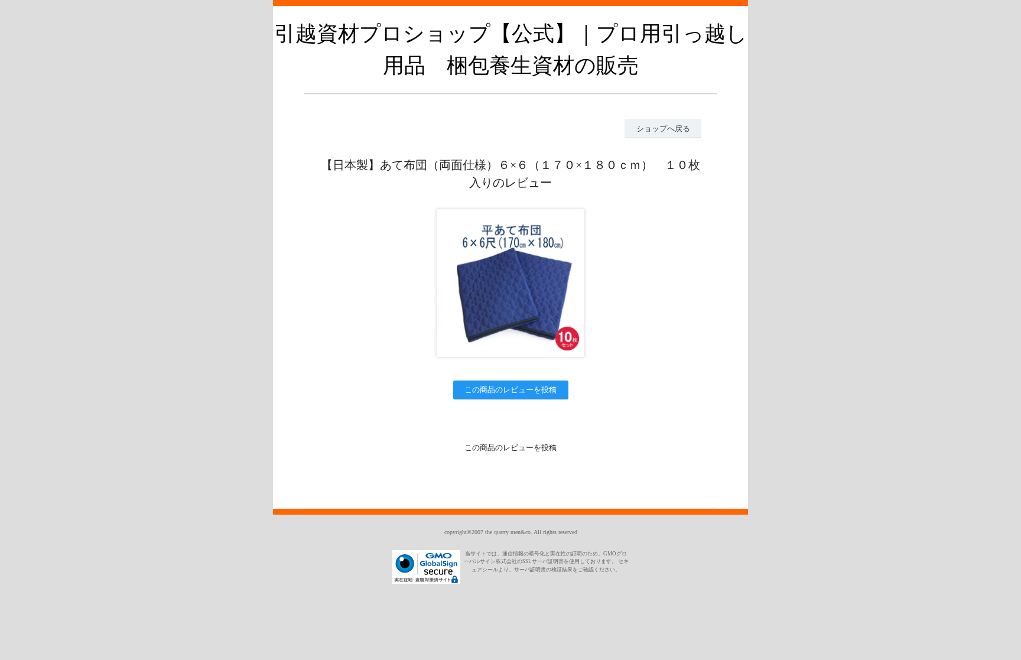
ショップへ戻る (663, 128)
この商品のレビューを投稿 (510, 389)
